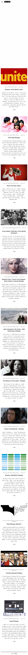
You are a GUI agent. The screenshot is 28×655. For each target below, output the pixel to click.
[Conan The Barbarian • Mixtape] (14, 415)
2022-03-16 (23, 426)
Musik (12, 87)
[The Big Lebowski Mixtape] (14, 558)
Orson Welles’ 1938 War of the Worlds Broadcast (14, 232)
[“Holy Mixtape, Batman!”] (14, 510)
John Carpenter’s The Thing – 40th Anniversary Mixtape (14, 330)
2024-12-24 (23, 183)
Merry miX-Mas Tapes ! (14, 186)
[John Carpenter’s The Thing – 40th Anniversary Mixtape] (14, 316)
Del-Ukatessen (9, 135)
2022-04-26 (22, 378)
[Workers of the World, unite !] (14, 76)
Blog (6, 87)
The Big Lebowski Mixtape (14, 573)
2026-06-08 (21, 87)
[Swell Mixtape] (14, 607)
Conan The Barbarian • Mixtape (14, 429)
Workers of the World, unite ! (14, 90)
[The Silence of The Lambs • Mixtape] (14, 367)
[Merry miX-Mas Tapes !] (14, 172)
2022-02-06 (14, 570)
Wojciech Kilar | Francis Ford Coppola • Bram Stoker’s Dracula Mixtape (14, 280)
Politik (15, 87)
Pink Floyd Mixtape (14, 138)
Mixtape (8, 87)
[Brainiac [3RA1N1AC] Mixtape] (14, 462)
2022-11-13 (22, 276)
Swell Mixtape (14, 621)
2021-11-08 (23, 618)
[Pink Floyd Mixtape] (14, 124)
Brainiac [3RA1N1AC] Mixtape (14, 475)
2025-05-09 (22, 135)
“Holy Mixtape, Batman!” (14, 524)
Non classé (18, 227)
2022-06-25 (22, 326)
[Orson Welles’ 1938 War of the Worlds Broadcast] (14, 217)
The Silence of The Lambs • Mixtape (14, 381)
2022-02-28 (14, 521)
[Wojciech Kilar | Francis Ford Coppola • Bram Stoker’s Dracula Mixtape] (14, 266)
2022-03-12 (23, 472)
